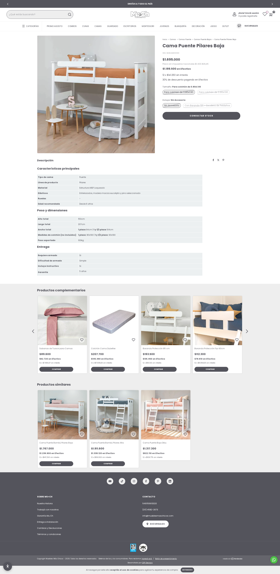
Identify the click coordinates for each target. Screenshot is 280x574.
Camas (98, 26)
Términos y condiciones (49, 534)
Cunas (85, 26)
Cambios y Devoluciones (49, 528)
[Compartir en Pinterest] (223, 160)
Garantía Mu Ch (45, 515)
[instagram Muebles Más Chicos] (134, 481)
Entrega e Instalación (47, 522)
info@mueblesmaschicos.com (157, 515)
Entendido (187, 570)
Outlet (225, 26)
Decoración (198, 26)
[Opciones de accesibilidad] (7, 566)
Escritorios (129, 26)
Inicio (165, 39)
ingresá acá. (147, 558)
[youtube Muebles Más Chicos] (110, 481)
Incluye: (174, 100)
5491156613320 (149, 503)
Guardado (112, 26)
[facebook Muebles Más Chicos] (146, 481)
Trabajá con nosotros (48, 509)
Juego (213, 26)
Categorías (32, 26)
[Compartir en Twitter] (218, 160)
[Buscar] (69, 14)
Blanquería (180, 26)
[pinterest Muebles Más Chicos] (158, 481)
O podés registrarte (247, 16)
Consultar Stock (201, 115)
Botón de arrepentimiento (166, 558)
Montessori (148, 26)
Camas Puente (185, 39)
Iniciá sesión (252, 13)
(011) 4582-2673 (150, 509)
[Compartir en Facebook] (213, 160)
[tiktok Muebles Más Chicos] (122, 481)
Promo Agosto (54, 26)
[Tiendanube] (233, 559)
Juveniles (164, 26)
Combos (72, 26)
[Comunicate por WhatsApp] (274, 559)
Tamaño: (182, 86)
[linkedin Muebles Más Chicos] (170, 481)
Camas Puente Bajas (203, 39)
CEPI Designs (147, 563)
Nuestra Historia (45, 503)
